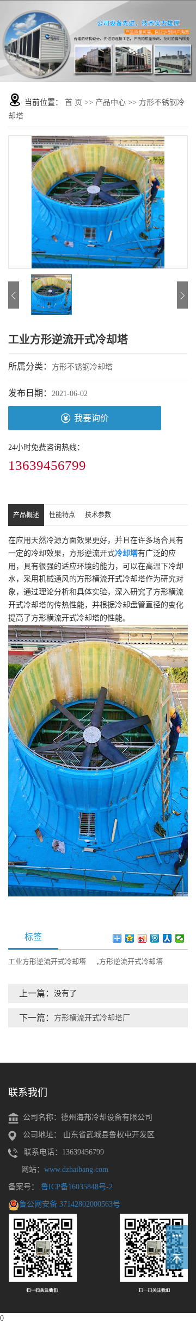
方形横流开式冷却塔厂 (92, 1018)
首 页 (73, 102)
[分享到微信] (180, 938)
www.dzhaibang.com (76, 1169)
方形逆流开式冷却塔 (131, 961)
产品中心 (110, 102)
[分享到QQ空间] (129, 938)
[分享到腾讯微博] (155, 938)
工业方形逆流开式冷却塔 (47, 961)
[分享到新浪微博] (142, 938)
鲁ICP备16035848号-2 (77, 1187)
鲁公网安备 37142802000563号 (69, 1204)
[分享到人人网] (167, 938)
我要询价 (91, 418)
